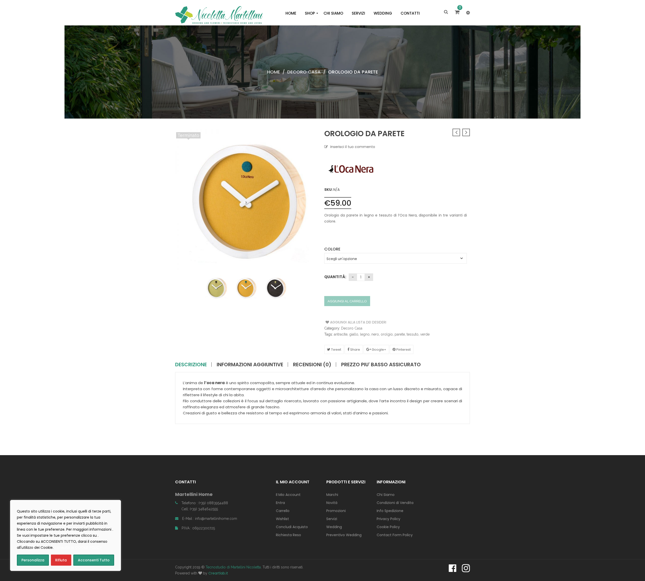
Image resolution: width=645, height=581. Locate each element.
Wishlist (282, 518)
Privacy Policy (388, 518)
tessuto (412, 334)
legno (365, 334)
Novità (331, 502)
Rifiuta (61, 560)
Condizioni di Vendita (395, 502)
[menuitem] (291, 13)
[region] (65, 535)
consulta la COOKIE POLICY (78, 547)
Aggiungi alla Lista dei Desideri (344, 322)
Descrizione (191, 364)
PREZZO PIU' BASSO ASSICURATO (381, 364)
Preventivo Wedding (344, 534)
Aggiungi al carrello (347, 301)
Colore (332, 249)
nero (375, 334)
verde (425, 334)
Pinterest (403, 349)
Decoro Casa (304, 72)
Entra (280, 502)
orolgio (387, 334)
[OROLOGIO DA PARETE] (213, 287)
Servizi (331, 518)
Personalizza (32, 560)
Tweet (335, 349)
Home (273, 72)
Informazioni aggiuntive (250, 364)
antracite (340, 334)
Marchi (332, 494)
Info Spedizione (390, 510)
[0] (458, 12)
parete (400, 334)
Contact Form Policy (395, 534)
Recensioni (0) (312, 364)
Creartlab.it (218, 573)
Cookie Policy (388, 526)
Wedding (334, 526)
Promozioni (336, 510)
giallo (353, 334)
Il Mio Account (288, 494)
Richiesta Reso (288, 534)
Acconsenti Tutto (94, 560)
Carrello (282, 510)
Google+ (378, 349)
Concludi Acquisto (292, 526)
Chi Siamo (386, 494)
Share (354, 349)
